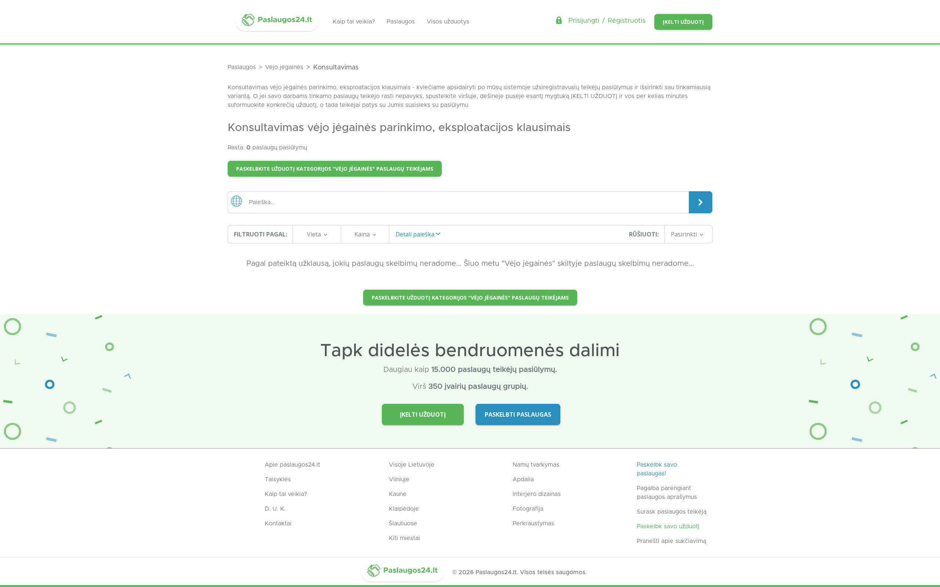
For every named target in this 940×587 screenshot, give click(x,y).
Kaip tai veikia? (354, 22)
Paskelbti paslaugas (518, 414)
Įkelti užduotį (683, 21)
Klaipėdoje (404, 509)
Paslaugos (401, 22)
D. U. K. (275, 509)
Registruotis (627, 21)
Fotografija (528, 509)
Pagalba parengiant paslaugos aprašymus (667, 492)
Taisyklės (278, 479)
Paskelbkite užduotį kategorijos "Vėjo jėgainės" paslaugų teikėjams (334, 168)
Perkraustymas (533, 523)
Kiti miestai (404, 538)
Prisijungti (583, 21)
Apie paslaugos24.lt (292, 465)
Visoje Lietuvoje (411, 465)
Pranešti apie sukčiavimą (671, 541)
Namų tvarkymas (536, 465)
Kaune (397, 494)
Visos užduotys (448, 22)
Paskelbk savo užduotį (668, 526)
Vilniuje (399, 479)
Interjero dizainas (537, 494)
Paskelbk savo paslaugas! (657, 469)
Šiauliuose (403, 523)
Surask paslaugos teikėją (671, 512)
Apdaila (523, 479)
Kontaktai (278, 523)
